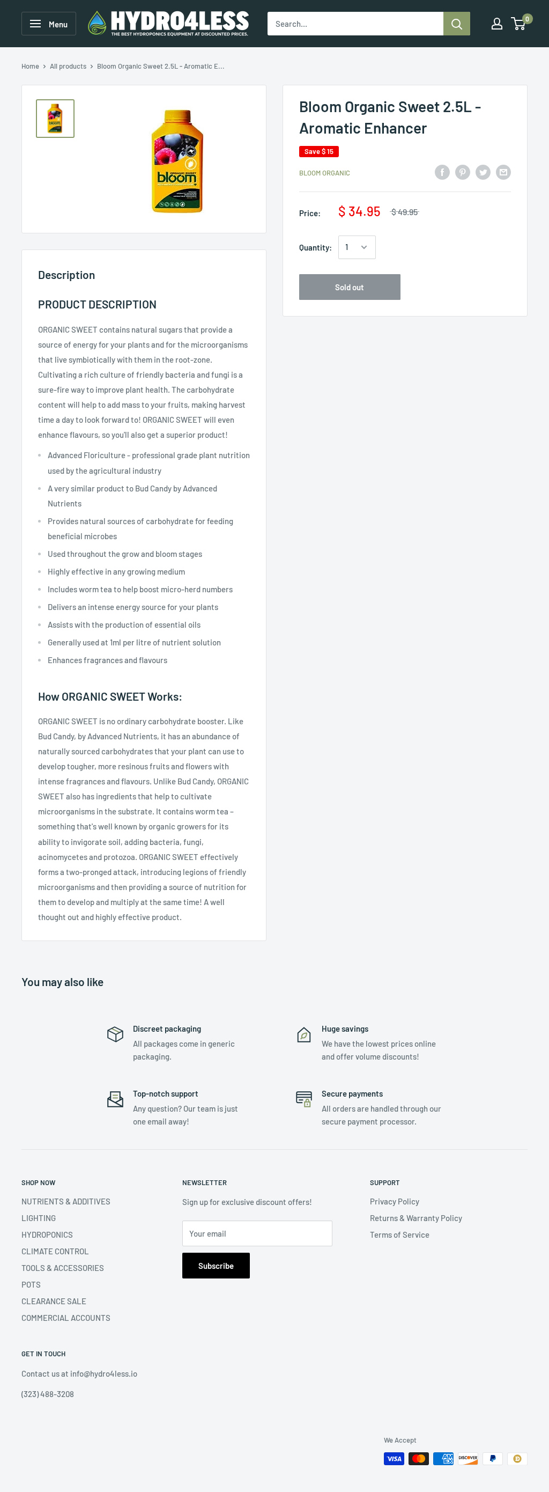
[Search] (456, 23)
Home (30, 66)
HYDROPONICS (47, 1234)
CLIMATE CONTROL (55, 1251)
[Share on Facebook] (442, 171)
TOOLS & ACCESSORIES (62, 1268)
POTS (31, 1284)
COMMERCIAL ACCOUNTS (65, 1317)
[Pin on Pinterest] (462, 171)
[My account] (497, 24)
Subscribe (216, 1265)
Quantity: (315, 247)
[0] (518, 23)
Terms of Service (399, 1234)
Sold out (349, 287)
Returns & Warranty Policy (416, 1218)
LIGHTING (38, 1218)
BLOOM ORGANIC (324, 172)
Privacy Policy (394, 1201)
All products (68, 66)
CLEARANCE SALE (53, 1301)
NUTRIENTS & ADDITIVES (65, 1201)
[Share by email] (503, 171)
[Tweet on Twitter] (483, 171)
